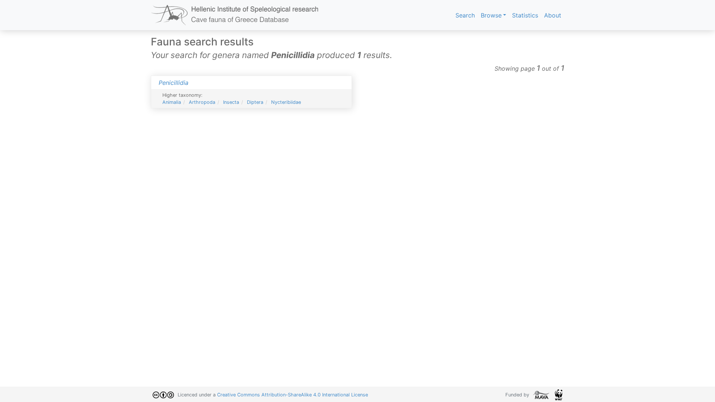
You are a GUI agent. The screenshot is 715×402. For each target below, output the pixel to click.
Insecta (231, 102)
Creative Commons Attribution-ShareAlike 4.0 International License (292, 395)
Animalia (171, 102)
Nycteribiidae (286, 102)
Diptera (255, 102)
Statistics (525, 15)
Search (465, 15)
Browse (491, 15)
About (552, 15)
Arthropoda (202, 102)
